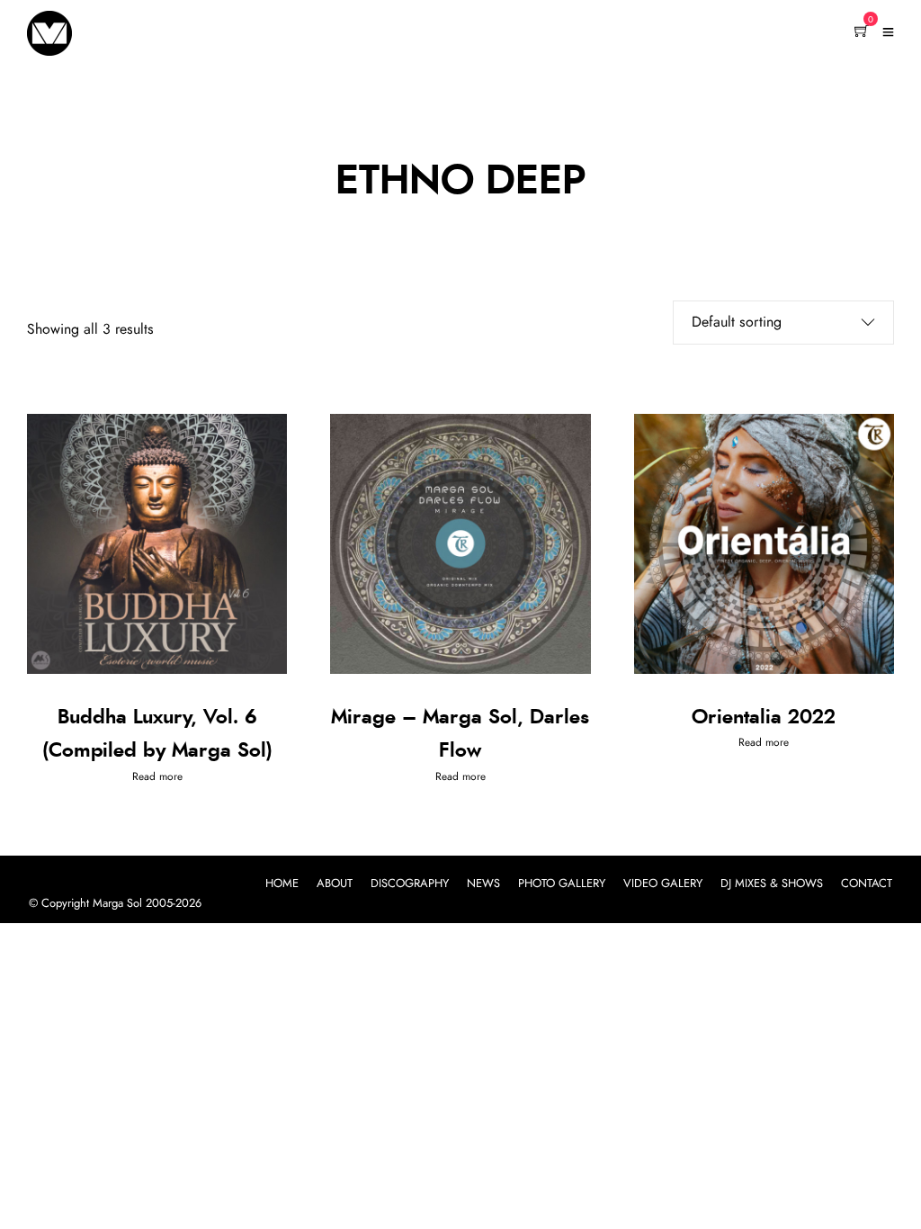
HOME (282, 884)
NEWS (483, 884)
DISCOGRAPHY (410, 884)
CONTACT (866, 884)
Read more (157, 776)
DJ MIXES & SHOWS (771, 884)
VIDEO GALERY (662, 884)
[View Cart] (861, 32)
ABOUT (335, 884)
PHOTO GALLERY (561, 884)
